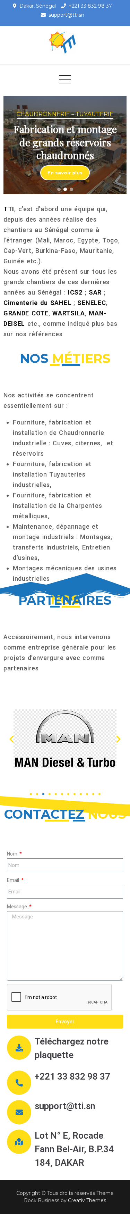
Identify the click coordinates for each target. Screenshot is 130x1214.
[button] (59, 189)
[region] (65, 145)
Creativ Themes (87, 1200)
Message (17, 906)
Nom (12, 854)
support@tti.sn (66, 15)
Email (13, 880)
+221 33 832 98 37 (90, 6)
